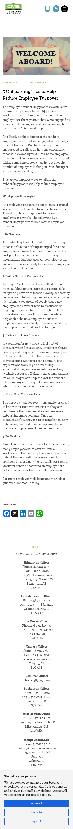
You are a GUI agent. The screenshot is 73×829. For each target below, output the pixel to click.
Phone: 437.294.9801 (36, 718)
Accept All (36, 803)
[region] (36, 800)
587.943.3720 (41, 651)
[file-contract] (56, 8)
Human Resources (39, 82)
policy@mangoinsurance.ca (36, 748)
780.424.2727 (42, 567)
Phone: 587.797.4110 (36, 680)
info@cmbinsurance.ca (36, 575)
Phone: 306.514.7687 (36, 693)
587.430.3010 (41, 744)
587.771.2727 (41, 600)
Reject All (37, 821)
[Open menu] (64, 9)
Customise (36, 812)
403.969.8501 (40, 655)
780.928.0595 (41, 625)
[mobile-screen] (47, 8)
